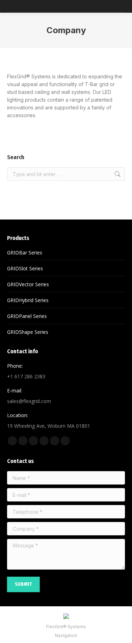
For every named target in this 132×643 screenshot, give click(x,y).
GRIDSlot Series (25, 268)
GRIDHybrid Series (28, 300)
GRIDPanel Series (27, 316)
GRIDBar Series (24, 252)
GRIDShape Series (27, 332)
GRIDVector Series (28, 284)
